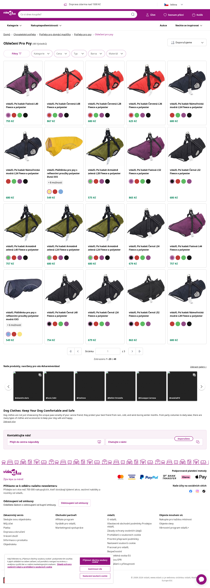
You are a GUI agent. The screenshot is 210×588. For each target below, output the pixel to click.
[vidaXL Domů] (9, 13)
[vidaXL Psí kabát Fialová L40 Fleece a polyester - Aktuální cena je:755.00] (23, 80)
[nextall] (139, 351)
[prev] (78, 351)
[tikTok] (203, 491)
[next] (132, 351)
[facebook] (190, 491)
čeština (173, 4)
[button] (28, 386)
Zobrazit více (9, 421)
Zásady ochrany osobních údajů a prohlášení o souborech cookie (39, 565)
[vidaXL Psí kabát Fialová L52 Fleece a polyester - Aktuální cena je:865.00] (146, 146)
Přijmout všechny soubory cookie (95, 561)
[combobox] (77, 14)
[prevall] (71, 351)
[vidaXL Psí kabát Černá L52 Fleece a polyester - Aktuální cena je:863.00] (146, 289)
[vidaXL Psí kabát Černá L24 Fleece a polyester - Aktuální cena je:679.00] (146, 223)
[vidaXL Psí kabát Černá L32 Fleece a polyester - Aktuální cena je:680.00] (187, 146)
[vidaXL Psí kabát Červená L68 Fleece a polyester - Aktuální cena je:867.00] (64, 80)
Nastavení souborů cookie (121, 543)
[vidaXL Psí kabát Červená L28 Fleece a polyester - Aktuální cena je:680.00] (105, 80)
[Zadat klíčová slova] (133, 14)
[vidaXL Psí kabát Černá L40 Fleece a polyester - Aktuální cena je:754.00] (64, 289)
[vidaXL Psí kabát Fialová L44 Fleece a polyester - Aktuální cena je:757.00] (187, 223)
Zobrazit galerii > (198, 366)
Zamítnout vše (95, 569)
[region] (59, 568)
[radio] (8, 115)
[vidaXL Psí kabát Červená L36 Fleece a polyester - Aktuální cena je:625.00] (146, 80)
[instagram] (197, 491)
